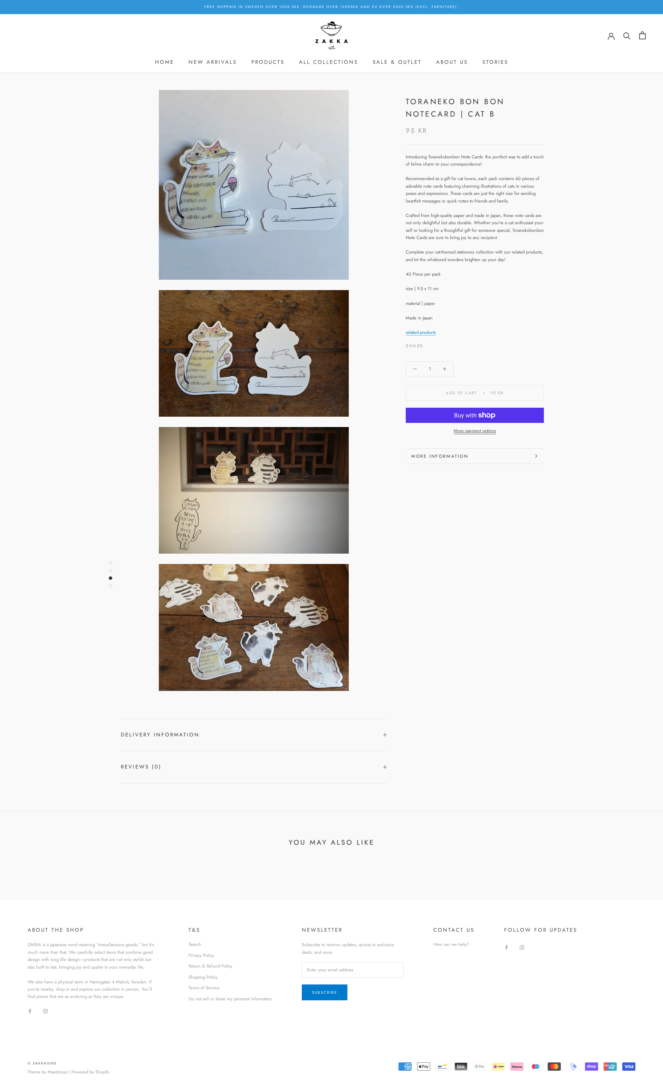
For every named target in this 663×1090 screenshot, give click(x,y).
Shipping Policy (203, 977)
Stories (495, 62)
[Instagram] (45, 1010)
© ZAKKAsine (42, 1063)
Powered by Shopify (90, 1072)
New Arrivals (213, 62)
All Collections (328, 62)
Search (195, 944)
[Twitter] (439, 344)
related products (421, 332)
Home (164, 62)
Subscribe (324, 992)
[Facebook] (430, 344)
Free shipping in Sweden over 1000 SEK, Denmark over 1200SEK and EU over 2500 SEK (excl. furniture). (331, 6)
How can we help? (451, 944)
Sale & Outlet (397, 62)
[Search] (627, 35)
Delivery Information (160, 735)
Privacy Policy (201, 955)
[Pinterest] (448, 344)
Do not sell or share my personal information (230, 998)
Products (268, 62)
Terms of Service (204, 987)
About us (452, 62)
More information (440, 456)
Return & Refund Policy (210, 966)
